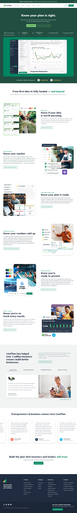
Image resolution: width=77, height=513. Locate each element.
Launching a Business (28, 369)
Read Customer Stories (45, 361)
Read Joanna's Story (64, 399)
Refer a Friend (51, 490)
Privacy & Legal (25, 507)
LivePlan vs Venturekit (68, 490)
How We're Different (28, 484)
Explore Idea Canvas (47, 127)
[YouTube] (10, 505)
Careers (39, 484)
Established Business (46, 369)
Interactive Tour (27, 482)
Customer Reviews (28, 486)
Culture (39, 488)
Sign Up (71, 5)
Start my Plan (38, 463)
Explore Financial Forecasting (11, 248)
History (39, 486)
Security (25, 494)
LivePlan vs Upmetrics (68, 488)
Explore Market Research (10, 167)
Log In (65, 5)
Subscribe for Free (57, 509)
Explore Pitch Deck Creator (48, 289)
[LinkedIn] (8, 505)
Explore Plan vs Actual (9, 329)
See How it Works (43, 25)
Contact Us (40, 482)
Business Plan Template (53, 494)
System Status (27, 492)
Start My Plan (31, 25)
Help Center (50, 482)
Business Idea (13, 369)
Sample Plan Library (52, 492)
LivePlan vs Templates (68, 482)
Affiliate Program (51, 488)
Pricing (33, 5)
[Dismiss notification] (75, 1)
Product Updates (27, 488)
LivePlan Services (52, 484)
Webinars (50, 486)
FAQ (25, 490)
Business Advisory (62, 369)
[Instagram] (4, 505)
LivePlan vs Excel (67, 484)
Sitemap (50, 496)
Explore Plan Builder (46, 206)
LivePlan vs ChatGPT (68, 486)
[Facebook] (6, 505)
